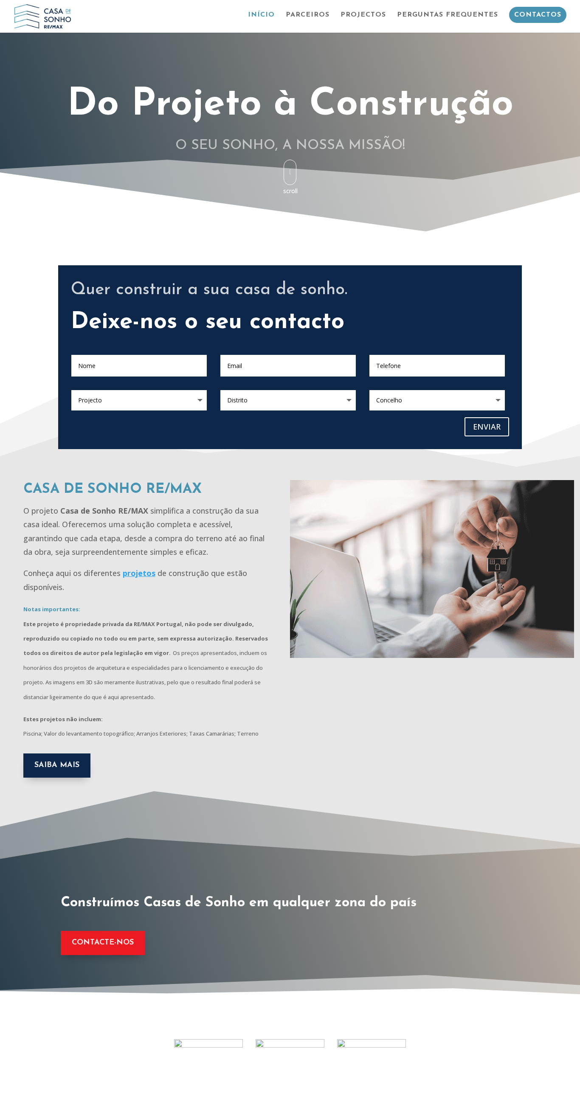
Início (261, 15)
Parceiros (307, 15)
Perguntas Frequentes (447, 15)
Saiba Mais (56, 765)
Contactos (537, 14)
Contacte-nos (103, 943)
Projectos (363, 15)
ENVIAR (487, 427)
